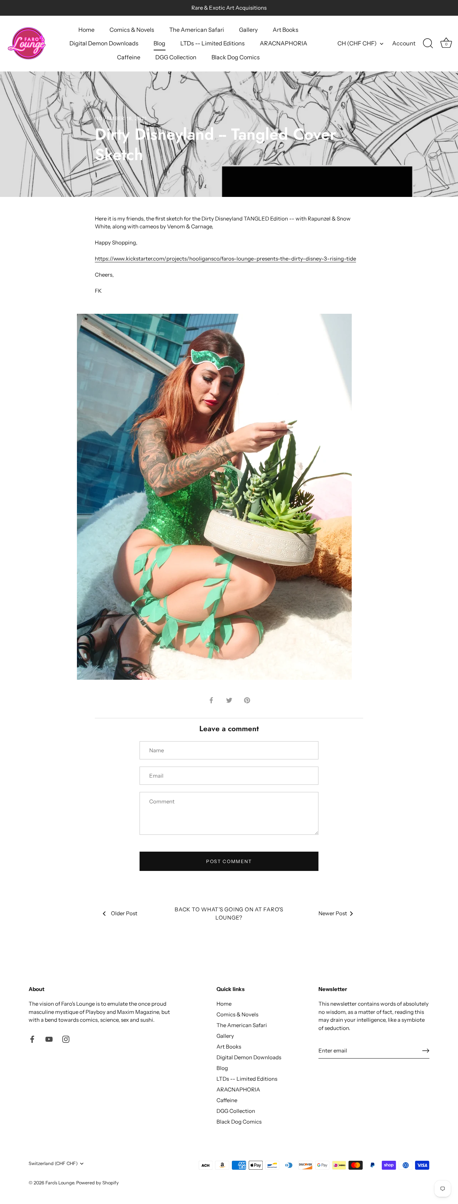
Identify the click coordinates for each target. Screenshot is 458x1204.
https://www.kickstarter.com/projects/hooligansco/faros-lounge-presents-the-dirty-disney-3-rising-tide (225, 258)
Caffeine (128, 57)
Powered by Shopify (97, 1182)
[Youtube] (49, 1038)
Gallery (248, 29)
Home (86, 29)
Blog (159, 43)
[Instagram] (65, 1038)
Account (403, 43)
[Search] (428, 43)
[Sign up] (425, 1050)
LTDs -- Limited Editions (212, 43)
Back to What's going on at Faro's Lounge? (229, 913)
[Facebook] (32, 1038)
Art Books (285, 29)
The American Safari (196, 29)
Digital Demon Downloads (103, 43)
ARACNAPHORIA (283, 43)
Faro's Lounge (59, 1182)
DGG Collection (175, 57)
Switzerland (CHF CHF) (53, 1163)
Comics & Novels (131, 29)
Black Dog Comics (235, 57)
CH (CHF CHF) (357, 43)
